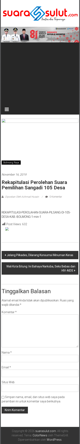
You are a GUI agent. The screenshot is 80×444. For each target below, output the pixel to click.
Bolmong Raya (11, 162)
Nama (7, 352)
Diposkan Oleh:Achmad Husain (22, 196)
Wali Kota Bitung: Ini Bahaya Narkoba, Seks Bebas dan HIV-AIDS (40, 268)
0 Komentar (55, 196)
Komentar (9, 312)
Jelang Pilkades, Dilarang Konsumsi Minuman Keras (40, 255)
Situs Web (8, 382)
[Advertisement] (40, 73)
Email (6, 367)
